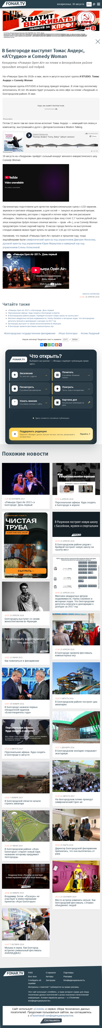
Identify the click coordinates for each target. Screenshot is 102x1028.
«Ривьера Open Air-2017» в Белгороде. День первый (31, 310)
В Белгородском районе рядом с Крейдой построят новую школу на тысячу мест (43, 315)
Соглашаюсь (52, 1020)
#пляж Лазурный (90, 333)
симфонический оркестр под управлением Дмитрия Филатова (60, 239)
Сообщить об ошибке (34, 982)
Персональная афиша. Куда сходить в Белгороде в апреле (34, 313)
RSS (30, 972)
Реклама (67, 976)
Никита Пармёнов (90, 294)
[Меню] (98, 4)
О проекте (51, 972)
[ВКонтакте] (41, 344)
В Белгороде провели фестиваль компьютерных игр (31, 326)
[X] (45, 344)
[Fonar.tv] (14, 4)
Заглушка (50, 980)
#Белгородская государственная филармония (29, 333)
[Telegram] (52, 344)
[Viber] (60, 344)
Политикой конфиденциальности (51, 1015)
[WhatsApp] (49, 344)
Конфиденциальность (74, 980)
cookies (52, 991)
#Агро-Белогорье (68, 333)
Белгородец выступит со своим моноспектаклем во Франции (34, 323)
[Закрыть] (98, 41)
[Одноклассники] (56, 344)
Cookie (39, 1009)
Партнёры (68, 972)
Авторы (49, 976)
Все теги (32, 976)
